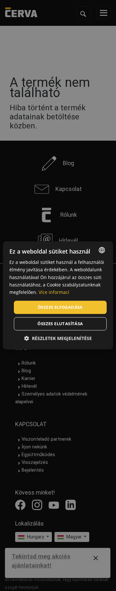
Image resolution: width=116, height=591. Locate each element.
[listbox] (102, 250)
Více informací (54, 292)
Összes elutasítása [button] (60, 324)
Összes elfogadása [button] (60, 307)
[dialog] (58, 295)
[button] (58, 339)
